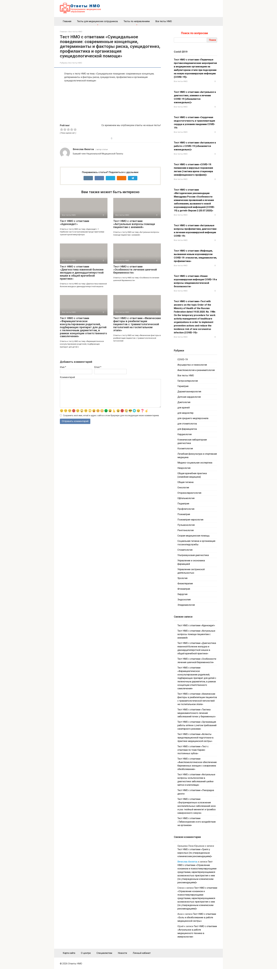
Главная (67, 21)
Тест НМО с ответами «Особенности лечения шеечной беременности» (135, 269)
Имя (63, 367)
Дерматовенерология (189, 391)
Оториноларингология (189, 493)
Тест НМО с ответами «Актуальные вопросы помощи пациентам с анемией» (134, 224)
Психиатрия (183, 514)
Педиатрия (183, 503)
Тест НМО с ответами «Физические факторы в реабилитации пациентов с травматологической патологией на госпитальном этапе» (137, 324)
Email (97, 367)
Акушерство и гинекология (192, 364)
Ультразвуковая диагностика (193, 555)
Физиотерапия (185, 583)
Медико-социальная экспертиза (194, 462)
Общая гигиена (185, 482)
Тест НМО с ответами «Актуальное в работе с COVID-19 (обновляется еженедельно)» (195, 146)
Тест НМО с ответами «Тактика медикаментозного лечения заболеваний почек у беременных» (196, 713)
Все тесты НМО (163, 21)
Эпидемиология (186, 605)
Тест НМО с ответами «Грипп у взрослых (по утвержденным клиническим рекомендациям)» (194, 853)
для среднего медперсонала (192, 418)
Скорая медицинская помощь (193, 535)
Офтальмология (185, 498)
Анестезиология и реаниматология (196, 370)
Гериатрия (182, 386)
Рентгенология (185, 530)
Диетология (183, 402)
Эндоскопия (184, 599)
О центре (86, 953)
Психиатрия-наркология (190, 519)
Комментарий (67, 377)
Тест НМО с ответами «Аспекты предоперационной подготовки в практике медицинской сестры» (195, 737)
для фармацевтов (187, 429)
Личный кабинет (142, 953)
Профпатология (185, 509)
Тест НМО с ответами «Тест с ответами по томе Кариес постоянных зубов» (192, 750)
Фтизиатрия (183, 589)
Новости (122, 953)
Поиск (212, 40)
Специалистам (104, 953)
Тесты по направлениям (137, 21)
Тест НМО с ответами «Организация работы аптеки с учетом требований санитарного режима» (196, 725)
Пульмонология (186, 525)
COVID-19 (182, 359)
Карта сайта (69, 953)
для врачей (183, 407)
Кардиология (184, 434)
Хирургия (182, 594)
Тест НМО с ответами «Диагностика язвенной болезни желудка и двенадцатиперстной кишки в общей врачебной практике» (82, 272)
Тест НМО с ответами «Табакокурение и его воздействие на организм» (196, 822)
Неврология (183, 468)
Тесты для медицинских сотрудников (97, 21)
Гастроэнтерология (187, 380)
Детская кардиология (189, 397)
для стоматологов (187, 423)
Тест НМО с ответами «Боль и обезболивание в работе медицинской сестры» (196, 917)
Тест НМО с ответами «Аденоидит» (74, 222)
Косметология (185, 448)
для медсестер (185, 413)
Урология (182, 578)
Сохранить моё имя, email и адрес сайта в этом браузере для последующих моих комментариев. (111, 415)
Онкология (183, 487)
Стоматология (184, 549)
